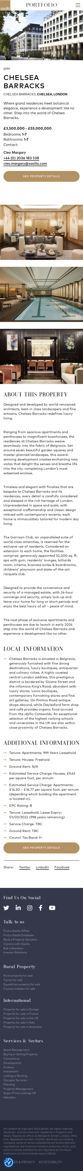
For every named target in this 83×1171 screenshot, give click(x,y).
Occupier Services (15, 1080)
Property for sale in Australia (22, 1027)
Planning (9, 1084)
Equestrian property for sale (21, 984)
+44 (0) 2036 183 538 (21, 158)
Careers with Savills (16, 944)
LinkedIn (42, 867)
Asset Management (16, 1050)
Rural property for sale (18, 975)
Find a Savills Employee (18, 935)
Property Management (18, 1089)
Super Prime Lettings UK (19, 1093)
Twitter (24, 867)
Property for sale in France (21, 1013)
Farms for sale (13, 980)
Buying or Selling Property (20, 1054)
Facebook (61, 867)
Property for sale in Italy (19, 1022)
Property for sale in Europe (21, 1009)
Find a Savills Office (16, 930)
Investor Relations (15, 952)
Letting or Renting (15, 1075)
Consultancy (11, 1058)
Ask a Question (13, 948)
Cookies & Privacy (19, 1162)
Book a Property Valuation (20, 939)
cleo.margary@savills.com (25, 163)
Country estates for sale (19, 988)
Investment (10, 1071)
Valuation (9, 1097)
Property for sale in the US (20, 1018)
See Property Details (41, 176)
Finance (8, 1067)
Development (12, 1063)
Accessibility (50, 1162)
